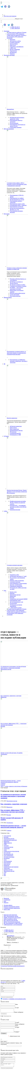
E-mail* (17, 1022)
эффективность (8, 842)
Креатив (12, 593)
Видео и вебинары (15, 49)
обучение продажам (9, 857)
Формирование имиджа (16, 430)
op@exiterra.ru (10, 935)
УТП (5, 872)
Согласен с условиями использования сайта (14, 998)
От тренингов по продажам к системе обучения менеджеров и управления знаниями (13, 667)
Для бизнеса (4, 754)
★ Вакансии (13, 52)
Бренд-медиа (13, 427)
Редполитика (13, 603)
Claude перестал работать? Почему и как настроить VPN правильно (16, 36)
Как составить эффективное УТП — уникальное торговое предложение (13, 811)
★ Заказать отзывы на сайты (17, 284)
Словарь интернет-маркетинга (12, 908)
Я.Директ (6, 436)
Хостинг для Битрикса (16, 584)
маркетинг (6, 841)
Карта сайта (7, 909)
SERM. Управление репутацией (12, 917)
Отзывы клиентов (15, 42)
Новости (12, 53)
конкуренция (7, 862)
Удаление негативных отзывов (18, 286)
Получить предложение (10, 16)
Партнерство (13, 51)
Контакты (12, 39)
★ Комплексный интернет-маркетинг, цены (17, 118)
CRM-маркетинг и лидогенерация (13, 924)
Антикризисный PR (15, 433)
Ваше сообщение (18, 1012)
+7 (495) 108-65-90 (15, 28)
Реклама (12, 597)
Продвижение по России (16, 206)
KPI (5, 875)
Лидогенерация (14, 123)
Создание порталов (15, 582)
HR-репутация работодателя (17, 293)
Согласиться (4, 966)
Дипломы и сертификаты (16, 46)
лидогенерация (8, 861)
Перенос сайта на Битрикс (17, 580)
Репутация (6, 213)
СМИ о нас (13, 48)
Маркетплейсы (8, 297)
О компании (7, 899)
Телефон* (16, 1032)
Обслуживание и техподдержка (18, 583)
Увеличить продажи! (9, 55)
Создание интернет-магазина (14, 565)
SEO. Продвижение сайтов (11, 916)
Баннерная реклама (15, 509)
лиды (5, 859)
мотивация (6, 858)
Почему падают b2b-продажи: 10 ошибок (11, 752)
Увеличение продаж (15, 594)
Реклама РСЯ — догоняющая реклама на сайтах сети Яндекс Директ (18, 507)
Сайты (5, 511)
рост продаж (7, 852)
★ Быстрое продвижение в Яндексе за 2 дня (17, 208)
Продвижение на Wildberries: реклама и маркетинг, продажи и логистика (18, 361)
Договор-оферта (8, 905)
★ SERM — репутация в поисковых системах (16, 288)
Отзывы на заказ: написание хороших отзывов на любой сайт (17, 268)
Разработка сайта (14, 574)
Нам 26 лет (13, 45)
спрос (5, 850)
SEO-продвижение (9, 128)
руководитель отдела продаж (11, 851)
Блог (5, 590)
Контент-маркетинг (12, 418)
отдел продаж (7, 835)
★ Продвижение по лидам (17, 199)
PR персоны (13, 432)
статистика (7, 848)
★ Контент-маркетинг (16, 426)
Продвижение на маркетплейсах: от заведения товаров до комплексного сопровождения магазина (16, 353)
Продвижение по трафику (17, 198)
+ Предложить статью (16, 607)
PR (4, 364)
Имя (16, 1004)
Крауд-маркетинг (14, 429)
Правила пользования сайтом (11, 906)
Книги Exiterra (14, 43)
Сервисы (3, 783)
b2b (5, 874)
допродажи (7, 868)
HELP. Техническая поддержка (12, 922)
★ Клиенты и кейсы (15, 41)
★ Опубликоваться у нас (16, 602)
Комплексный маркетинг (10, 914)
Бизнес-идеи (13, 592)
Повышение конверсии (16, 586)
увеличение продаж (9, 838)
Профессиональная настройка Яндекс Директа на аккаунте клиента (18, 503)
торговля (6, 845)
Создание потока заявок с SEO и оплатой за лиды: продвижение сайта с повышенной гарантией (17, 184)
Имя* (16, 1025)
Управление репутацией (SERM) (18, 599)
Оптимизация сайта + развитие (18, 205)
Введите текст (19, 18)
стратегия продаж (8, 847)
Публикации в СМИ (15, 434)
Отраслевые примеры (15, 127)
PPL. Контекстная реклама (11, 920)
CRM (5, 844)
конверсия (6, 865)
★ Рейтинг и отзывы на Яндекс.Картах (16, 282)
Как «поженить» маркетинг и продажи (11, 695)
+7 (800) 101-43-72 (15, 27)
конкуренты (7, 864)
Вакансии (6, 898)
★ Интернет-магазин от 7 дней (18, 576)
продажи (6, 837)
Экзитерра (6, 31)
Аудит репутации (14, 294)
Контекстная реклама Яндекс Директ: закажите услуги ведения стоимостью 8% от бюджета (17, 492)
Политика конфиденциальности (15, 966)
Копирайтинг (10, 109)
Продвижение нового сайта (17, 203)
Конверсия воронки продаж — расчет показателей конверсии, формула (11, 781)
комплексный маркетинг (10, 840)
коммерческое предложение (11, 866)
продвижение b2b (8, 854)
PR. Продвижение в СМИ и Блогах (13, 923)
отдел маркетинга (8, 855)
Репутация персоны (15, 296)
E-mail (17, 1007)
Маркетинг (13, 596)
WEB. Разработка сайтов (10, 919)
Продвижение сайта (15, 600)
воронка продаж (8, 869)
